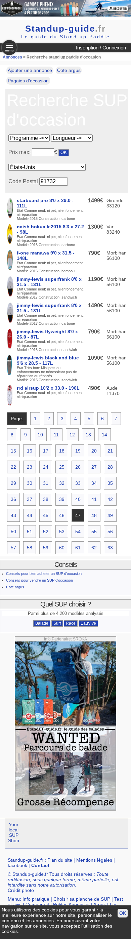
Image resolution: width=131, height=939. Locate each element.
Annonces (12, 57)
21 (110, 451)
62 (94, 547)
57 (13, 547)
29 (13, 483)
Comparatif (37, 904)
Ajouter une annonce (30, 70)
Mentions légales (94, 860)
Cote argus (69, 70)
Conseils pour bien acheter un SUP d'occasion (44, 574)
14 (104, 434)
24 (45, 467)
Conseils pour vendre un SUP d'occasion (39, 580)
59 (45, 547)
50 (13, 531)
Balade (41, 623)
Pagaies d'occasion (28, 80)
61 (78, 547)
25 (61, 467)
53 (61, 531)
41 (94, 499)
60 (61, 547)
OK (122, 913)
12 (72, 434)
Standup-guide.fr (25, 860)
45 (45, 515)
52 (45, 531)
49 (110, 515)
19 (78, 451)
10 (40, 434)
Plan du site (59, 860)
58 (29, 547)
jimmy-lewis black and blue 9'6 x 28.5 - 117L (48, 360)
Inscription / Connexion (101, 47)
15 (13, 451)
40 (78, 499)
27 (94, 467)
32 (61, 483)
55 (94, 531)
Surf (57, 623)
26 (78, 467)
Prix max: (20, 152)
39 (61, 499)
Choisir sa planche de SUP (81, 899)
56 (110, 531)
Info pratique (36, 899)
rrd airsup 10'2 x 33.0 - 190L (48, 388)
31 (45, 483)
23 (29, 467)
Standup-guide (65, 29)
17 (45, 451)
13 (88, 434)
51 (29, 531)
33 (78, 483)
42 (110, 499)
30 (29, 483)
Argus (99, 904)
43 (13, 515)
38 (45, 499)
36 (13, 499)
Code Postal (23, 181)
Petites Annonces (71, 904)
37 (29, 499)
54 (78, 531)
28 (110, 467)
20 (94, 451)
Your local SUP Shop (13, 832)
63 (110, 547)
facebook (17, 865)
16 (29, 451)
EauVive (88, 623)
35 (110, 483)
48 (94, 515)
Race (71, 623)
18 (61, 451)
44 (29, 515)
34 (94, 483)
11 (56, 434)
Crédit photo (21, 890)
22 (13, 467)
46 (61, 515)
